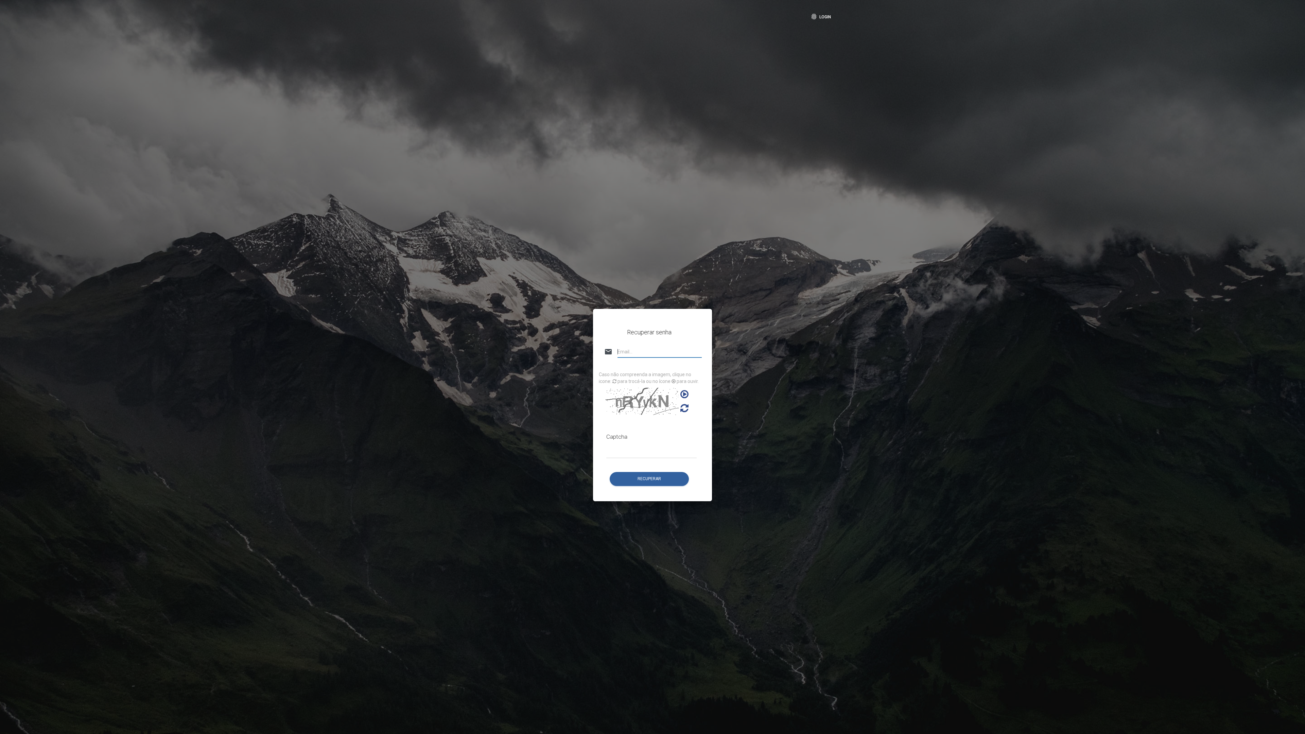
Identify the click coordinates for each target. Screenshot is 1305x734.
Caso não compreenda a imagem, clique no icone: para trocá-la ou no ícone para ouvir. (649, 378)
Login (821, 16)
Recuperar (649, 478)
